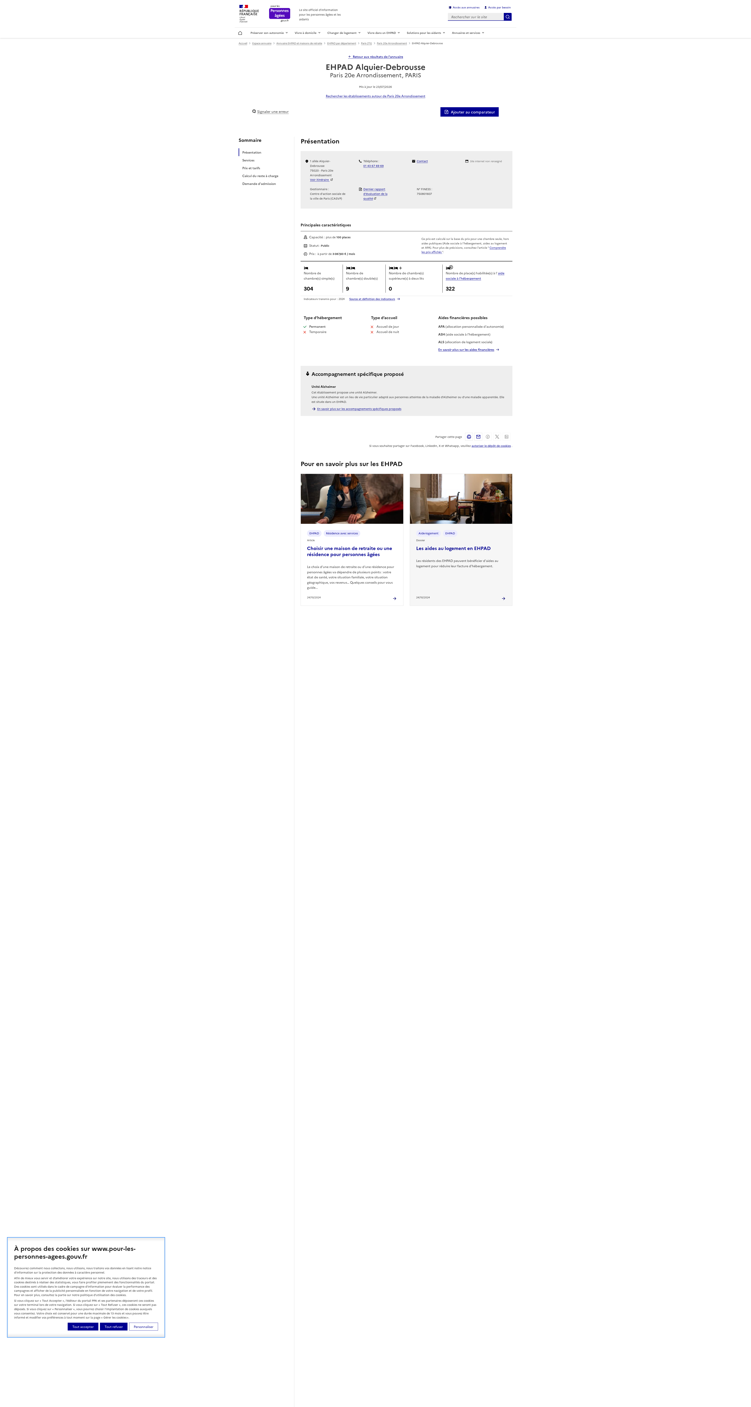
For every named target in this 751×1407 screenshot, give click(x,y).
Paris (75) (366, 43)
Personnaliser (143, 1326)
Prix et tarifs (251, 168)
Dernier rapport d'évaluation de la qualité (375, 193)
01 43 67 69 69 (373, 166)
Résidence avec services (342, 533)
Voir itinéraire (320, 180)
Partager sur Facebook (488, 437)
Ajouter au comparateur (473, 111)
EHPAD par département (341, 43)
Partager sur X (497, 437)
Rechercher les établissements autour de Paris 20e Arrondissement (375, 96)
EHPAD (314, 533)
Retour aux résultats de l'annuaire (378, 56)
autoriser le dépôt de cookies (491, 446)
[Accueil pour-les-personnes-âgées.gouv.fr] (280, 13)
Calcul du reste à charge (260, 176)
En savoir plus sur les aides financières (466, 349)
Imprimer (469, 437)
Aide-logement (428, 533)
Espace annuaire (261, 43)
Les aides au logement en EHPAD (453, 548)
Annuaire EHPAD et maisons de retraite (299, 43)
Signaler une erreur (273, 111)
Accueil (240, 32)
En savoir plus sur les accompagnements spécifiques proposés (359, 409)
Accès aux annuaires (466, 7)
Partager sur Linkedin (506, 437)
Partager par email (478, 437)
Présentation (251, 152)
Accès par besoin (499, 7)
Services (248, 160)
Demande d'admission (259, 183)
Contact (422, 161)
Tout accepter (83, 1326)
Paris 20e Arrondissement (392, 43)
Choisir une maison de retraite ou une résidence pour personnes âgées (349, 551)
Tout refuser (114, 1326)
